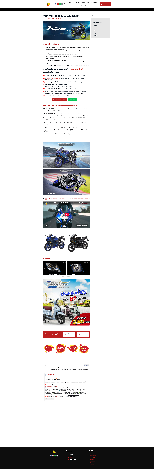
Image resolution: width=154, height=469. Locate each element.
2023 (51, 198)
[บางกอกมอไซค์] (48, 366)
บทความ (86, 5)
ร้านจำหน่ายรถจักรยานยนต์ (67, 105)
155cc (48, 198)
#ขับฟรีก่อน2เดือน (49, 379)
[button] (59, 99)
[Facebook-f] (55, 4)
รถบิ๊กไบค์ (79, 198)
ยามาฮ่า (75, 198)
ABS (53, 198)
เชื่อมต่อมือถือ (84, 198)
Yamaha (95, 25)
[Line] (60, 4)
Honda (95, 28)
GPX (95, 30)
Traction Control (61, 198)
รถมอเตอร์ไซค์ (76, 2)
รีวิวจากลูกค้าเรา (80, 5)
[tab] (101, 25)
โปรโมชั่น (70, 2)
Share (87, 437)
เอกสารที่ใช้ (95, 2)
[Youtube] (58, 4)
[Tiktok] (62, 4)
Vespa (95, 33)
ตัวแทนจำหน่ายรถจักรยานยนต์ (54, 78)
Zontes (95, 35)
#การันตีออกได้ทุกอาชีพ (50, 382)
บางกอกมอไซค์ (51, 374)
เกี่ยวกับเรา (83, 2)
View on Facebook (82, 437)
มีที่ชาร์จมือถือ (70, 198)
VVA (66, 198)
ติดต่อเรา (88, 2)
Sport (56, 198)
